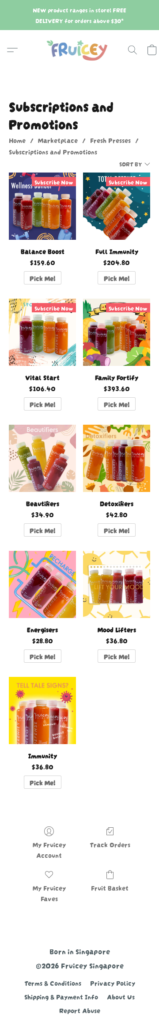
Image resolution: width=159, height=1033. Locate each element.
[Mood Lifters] (116, 584)
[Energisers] (42, 584)
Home (17, 139)
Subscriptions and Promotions (53, 151)
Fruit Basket (110, 887)
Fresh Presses (110, 139)
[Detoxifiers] (116, 458)
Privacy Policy (112, 982)
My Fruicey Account (49, 849)
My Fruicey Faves (49, 892)
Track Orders (110, 844)
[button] (79, 50)
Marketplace (58, 139)
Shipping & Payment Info (61, 996)
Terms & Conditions (52, 982)
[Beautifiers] (42, 458)
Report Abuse (79, 1010)
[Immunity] (42, 710)
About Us (121, 996)
